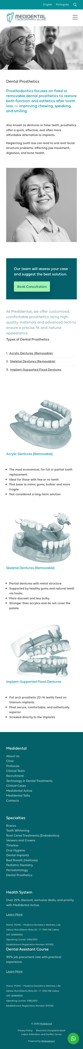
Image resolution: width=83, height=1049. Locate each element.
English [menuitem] (47, 4)
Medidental (46, 1023)
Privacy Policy (25, 1030)
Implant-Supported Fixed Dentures (35, 369)
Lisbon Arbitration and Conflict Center (41, 1034)
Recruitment (15, 775)
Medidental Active (19, 790)
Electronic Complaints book (50, 1030)
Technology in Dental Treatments (29, 780)
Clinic (10, 761)
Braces (11, 825)
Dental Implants (17, 855)
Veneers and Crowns (20, 840)
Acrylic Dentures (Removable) (31, 353)
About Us (12, 756)
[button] (73, 1038)
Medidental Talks (18, 795)
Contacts (12, 800)
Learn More (14, 914)
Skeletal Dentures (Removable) (32, 361)
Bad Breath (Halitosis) (22, 860)
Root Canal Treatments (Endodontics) (32, 835)
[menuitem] (47, 5)
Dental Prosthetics (19, 875)
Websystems (48, 1041)
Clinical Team (15, 770)
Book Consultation (32, 286)
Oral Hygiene (15, 850)
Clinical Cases (16, 785)
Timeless (12, 845)
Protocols (12, 766)
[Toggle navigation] (75, 17)
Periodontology (17, 870)
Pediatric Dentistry (19, 865)
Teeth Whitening (17, 830)
